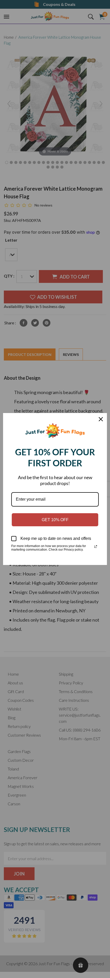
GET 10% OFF (55, 520)
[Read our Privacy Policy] (96, 546)
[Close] (101, 419)
